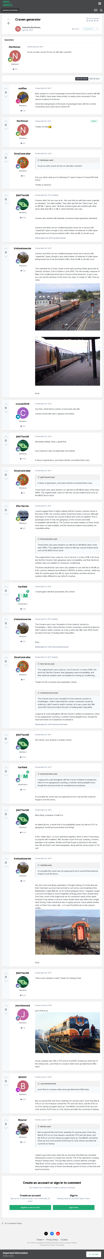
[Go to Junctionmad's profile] (23, 1014)
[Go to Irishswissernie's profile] (23, 257)
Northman (35, 27)
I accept (94, 1254)
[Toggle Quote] (39, 160)
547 (24, 528)
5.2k (24, 1142)
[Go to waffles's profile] (23, 97)
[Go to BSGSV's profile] (23, 1086)
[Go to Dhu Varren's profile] (23, 515)
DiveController (22, 153)
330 (24, 1099)
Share (76, 29)
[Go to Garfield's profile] (23, 595)
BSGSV (23, 1077)
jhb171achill (22, 195)
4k (24, 176)
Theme (40, 1240)
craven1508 (22, 404)
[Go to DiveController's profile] (23, 162)
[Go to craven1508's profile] (23, 413)
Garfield (22, 586)
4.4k (24, 609)
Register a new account (30, 1207)
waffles (22, 88)
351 (16, 69)
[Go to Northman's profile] (18, 29)
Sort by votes (81, 79)
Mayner (22, 1120)
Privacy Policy (52, 1240)
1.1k (23, 1028)
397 (24, 426)
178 (23, 111)
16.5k (24, 218)
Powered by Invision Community (52, 1245)
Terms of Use (8, 1256)
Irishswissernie (22, 248)
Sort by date (94, 79)
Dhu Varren (22, 506)
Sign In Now (73, 1207)
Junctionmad (22, 1005)
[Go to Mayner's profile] (23, 1129)
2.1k (23, 271)
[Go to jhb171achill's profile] (23, 204)
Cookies (64, 1240)
